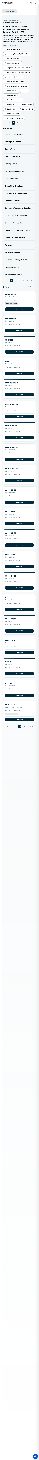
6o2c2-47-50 (10, 294)
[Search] (31, 3)
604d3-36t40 (10, 619)
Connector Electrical (13, 201)
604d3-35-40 (10, 533)
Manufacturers (14, 20)
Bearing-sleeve (11, 164)
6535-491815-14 (11, 404)
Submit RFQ (19, 309)
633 (19, 726)
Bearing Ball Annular (13, 142)
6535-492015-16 (11, 383)
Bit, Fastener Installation (14, 171)
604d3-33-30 (10, 554)
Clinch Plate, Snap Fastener (15, 186)
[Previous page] (9, 123)
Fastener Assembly (12, 252)
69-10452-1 (9, 340)
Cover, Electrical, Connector (16, 215)
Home (5, 20)
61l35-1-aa (9, 662)
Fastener (8, 245)
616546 (8, 597)
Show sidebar (10, 11)
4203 (31, 726)
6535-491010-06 (11, 426)
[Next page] (29, 123)
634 (23, 726)
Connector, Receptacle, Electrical (18, 208)
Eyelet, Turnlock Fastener (15, 238)
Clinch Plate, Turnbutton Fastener (18, 193)
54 (25, 123)
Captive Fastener (11, 179)
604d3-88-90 (10, 490)
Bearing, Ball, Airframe (14, 156)
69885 (7, 361)
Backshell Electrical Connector (17, 134)
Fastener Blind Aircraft (13, 275)
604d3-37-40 (10, 640)
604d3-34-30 (10, 576)
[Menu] (35, 3)
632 (15, 726)
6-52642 (8, 683)
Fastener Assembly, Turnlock (16, 260)
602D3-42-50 (10, 705)
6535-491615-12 (11, 469)
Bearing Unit (10, 149)
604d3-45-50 (10, 512)
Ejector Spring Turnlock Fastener (18, 230)
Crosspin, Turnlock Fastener (16, 223)
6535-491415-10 (11, 447)
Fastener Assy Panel (13, 267)
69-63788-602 (11, 318)
